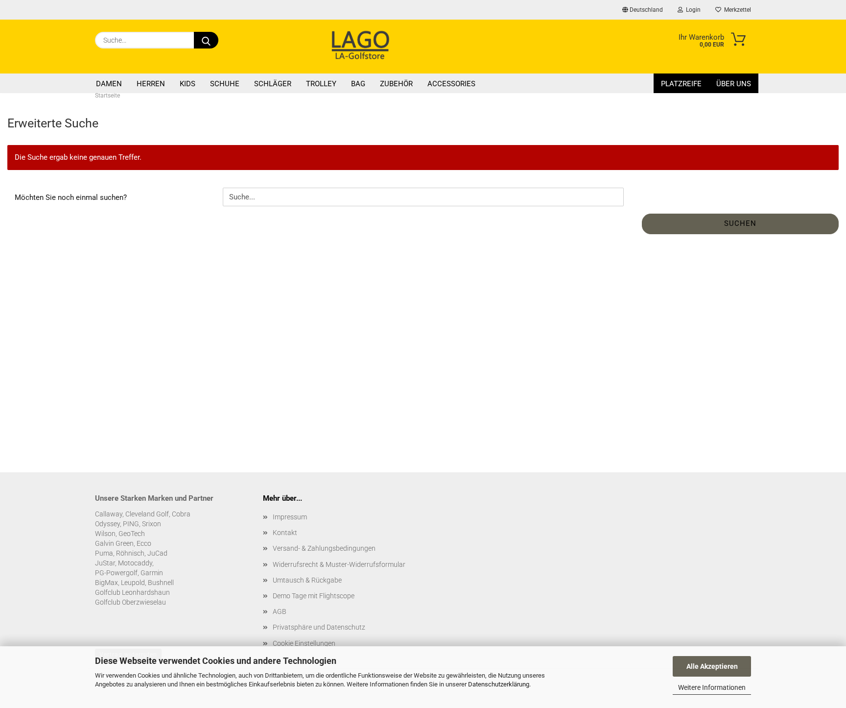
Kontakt (285, 533)
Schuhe (224, 83)
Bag (358, 83)
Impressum (290, 517)
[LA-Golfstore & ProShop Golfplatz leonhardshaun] (360, 46)
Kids (187, 83)
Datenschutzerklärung (498, 684)
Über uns (733, 83)
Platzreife (681, 83)
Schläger (272, 83)
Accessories (451, 83)
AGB (279, 611)
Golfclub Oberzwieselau (130, 602)
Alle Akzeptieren (712, 666)
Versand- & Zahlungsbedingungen (324, 548)
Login (692, 9)
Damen (109, 83)
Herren (151, 83)
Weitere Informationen (712, 687)
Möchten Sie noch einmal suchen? (71, 197)
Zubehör (396, 83)
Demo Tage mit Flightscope (313, 596)
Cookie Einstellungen (304, 643)
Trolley (321, 83)
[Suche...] (206, 40)
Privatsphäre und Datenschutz (319, 627)
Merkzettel (736, 9)
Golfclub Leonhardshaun (132, 592)
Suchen (740, 223)
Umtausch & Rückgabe (307, 580)
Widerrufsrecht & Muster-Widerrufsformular (339, 564)
